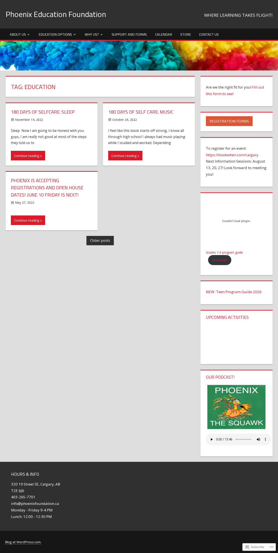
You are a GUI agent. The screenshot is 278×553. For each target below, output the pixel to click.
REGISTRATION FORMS (229, 121)
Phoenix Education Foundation (56, 14)
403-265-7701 (23, 496)
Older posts (100, 240)
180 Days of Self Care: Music (140, 112)
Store (185, 34)
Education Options (55, 34)
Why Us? (92, 34)
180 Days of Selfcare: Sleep (42, 112)
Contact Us (209, 34)
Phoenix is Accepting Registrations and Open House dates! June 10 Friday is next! (47, 187)
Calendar (163, 34)
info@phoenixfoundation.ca (35, 503)
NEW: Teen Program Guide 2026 (233, 291)
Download (219, 260)
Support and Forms (129, 34)
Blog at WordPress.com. (23, 542)
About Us (18, 34)
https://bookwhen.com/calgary (232, 154)
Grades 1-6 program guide (224, 252)
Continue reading (26, 155)
